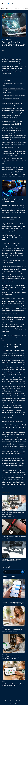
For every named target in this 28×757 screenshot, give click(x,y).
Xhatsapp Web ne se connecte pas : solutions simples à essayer (11, 657)
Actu (3, 50)
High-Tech (4, 539)
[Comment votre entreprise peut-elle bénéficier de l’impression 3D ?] (14, 549)
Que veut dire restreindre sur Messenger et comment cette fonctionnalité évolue (13, 603)
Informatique (4, 516)
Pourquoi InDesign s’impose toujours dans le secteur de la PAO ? (13, 513)
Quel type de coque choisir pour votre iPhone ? (14, 536)
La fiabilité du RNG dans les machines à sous (13, 88)
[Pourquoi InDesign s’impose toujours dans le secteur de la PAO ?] (14, 503)
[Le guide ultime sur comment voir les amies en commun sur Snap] (14, 616)
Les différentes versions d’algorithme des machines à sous (12, 91)
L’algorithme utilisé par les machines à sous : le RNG (13, 84)
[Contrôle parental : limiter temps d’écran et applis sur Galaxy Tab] (14, 670)
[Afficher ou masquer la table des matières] (17, 80)
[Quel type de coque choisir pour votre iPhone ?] (14, 527)
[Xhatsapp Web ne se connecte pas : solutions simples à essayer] (14, 643)
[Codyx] (11, 3)
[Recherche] (25, 3)
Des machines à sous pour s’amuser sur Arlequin (14, 95)
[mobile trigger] (3, 3)
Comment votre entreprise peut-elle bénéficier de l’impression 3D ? (11, 559)
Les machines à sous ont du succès (11, 98)
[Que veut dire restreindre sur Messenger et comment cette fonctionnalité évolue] (14, 588)
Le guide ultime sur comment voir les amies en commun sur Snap (12, 630)
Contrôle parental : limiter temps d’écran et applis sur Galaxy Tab (13, 684)
